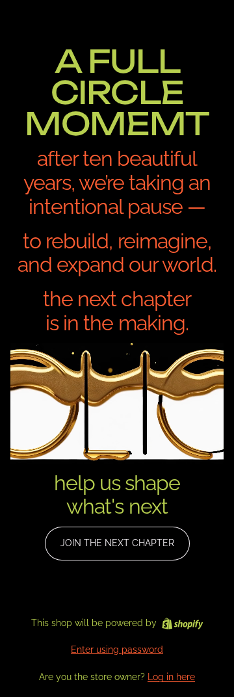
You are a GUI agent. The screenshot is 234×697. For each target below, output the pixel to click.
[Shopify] (182, 623)
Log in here (171, 677)
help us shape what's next (117, 495)
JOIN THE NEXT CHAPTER (117, 543)
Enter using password (117, 649)
